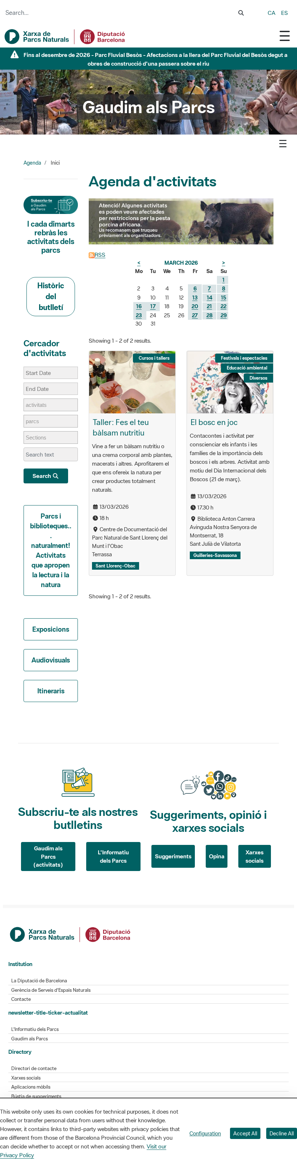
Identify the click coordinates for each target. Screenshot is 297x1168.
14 (209, 297)
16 (139, 306)
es (284, 12)
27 (195, 315)
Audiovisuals (51, 660)
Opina (217, 856)
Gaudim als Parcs (29, 1039)
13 (194, 297)
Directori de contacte (34, 1068)
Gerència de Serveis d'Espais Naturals (51, 990)
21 (209, 306)
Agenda (32, 163)
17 (153, 306)
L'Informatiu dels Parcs (113, 856)
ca (271, 12)
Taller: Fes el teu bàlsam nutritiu (121, 427)
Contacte (21, 999)
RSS (100, 254)
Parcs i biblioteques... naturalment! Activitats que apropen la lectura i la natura (50, 550)
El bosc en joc (214, 422)
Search (42, 475)
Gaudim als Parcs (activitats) (48, 856)
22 (223, 306)
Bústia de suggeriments (36, 1096)
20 (195, 306)
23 (139, 315)
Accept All (245, 1133)
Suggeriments (173, 856)
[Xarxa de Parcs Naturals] (65, 37)
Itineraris (50, 690)
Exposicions (50, 629)
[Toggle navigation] (284, 36)
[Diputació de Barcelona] (70, 933)
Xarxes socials (255, 856)
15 (223, 297)
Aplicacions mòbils (30, 1087)
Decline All (281, 1133)
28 (209, 315)
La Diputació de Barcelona (39, 981)
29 (224, 315)
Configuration (205, 1133)
